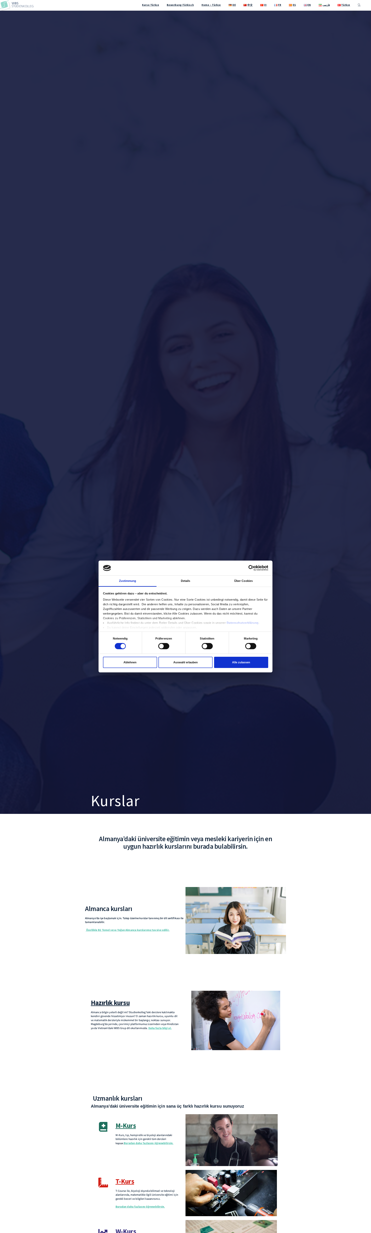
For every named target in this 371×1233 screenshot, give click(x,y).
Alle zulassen (241, 662)
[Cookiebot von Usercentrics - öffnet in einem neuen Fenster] (251, 568)
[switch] (163, 646)
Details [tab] (185, 580)
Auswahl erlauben (185, 662)
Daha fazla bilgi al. (160, 1028)
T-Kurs (125, 1181)
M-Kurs (126, 1125)
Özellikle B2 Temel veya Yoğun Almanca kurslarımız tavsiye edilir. (127, 930)
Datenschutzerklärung (243, 622)
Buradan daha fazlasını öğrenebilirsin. (148, 1143)
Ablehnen (129, 662)
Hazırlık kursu (110, 1002)
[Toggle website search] (359, 5)
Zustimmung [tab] (127, 580)
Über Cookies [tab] (243, 580)
